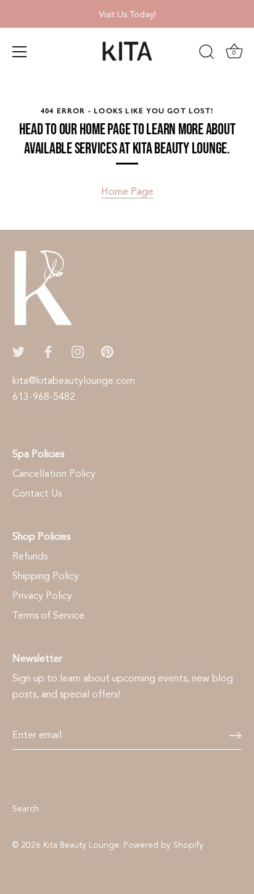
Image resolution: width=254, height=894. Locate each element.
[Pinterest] (107, 351)
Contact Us (37, 493)
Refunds (29, 556)
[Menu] (19, 51)
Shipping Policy (45, 576)
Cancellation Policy (54, 474)
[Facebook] (48, 351)
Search (25, 808)
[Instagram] (78, 351)
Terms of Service (48, 615)
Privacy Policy (42, 596)
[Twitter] (18, 351)
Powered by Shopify (163, 845)
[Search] (206, 53)
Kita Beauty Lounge (81, 845)
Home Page (127, 191)
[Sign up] (235, 735)
